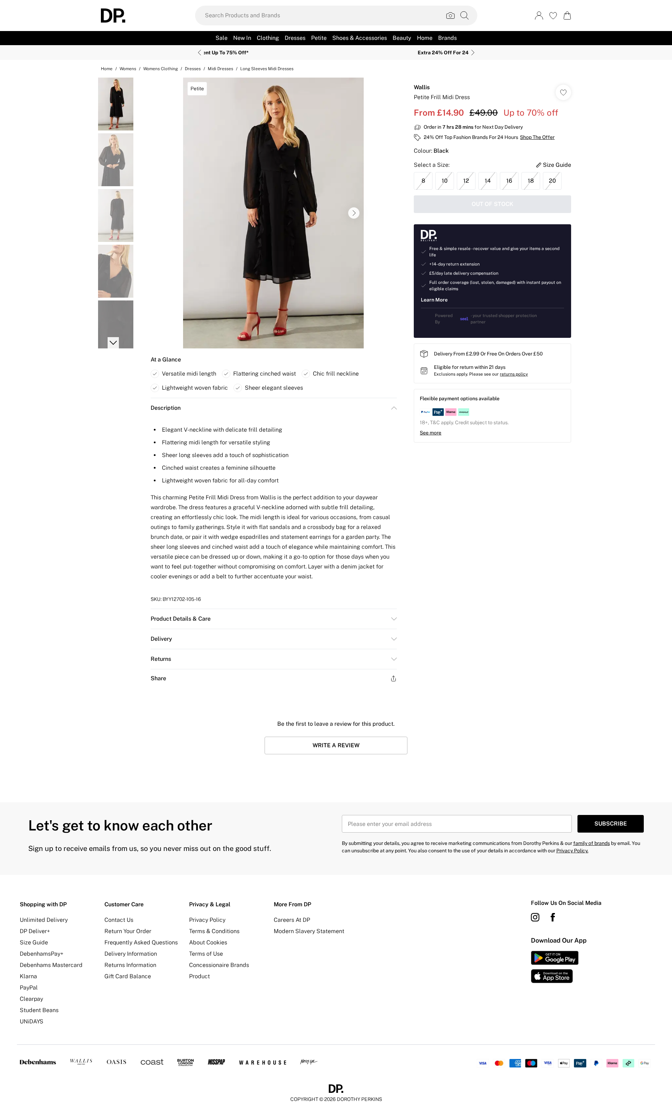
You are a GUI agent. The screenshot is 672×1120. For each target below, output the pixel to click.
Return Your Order (127, 931)
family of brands (591, 843)
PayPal (29, 987)
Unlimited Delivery (44, 920)
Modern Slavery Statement (309, 931)
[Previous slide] (199, 52)
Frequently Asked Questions (141, 942)
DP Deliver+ (35, 931)
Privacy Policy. (572, 850)
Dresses (193, 68)
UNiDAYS (31, 1021)
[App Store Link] (555, 967)
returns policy (514, 374)
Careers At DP (292, 920)
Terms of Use (206, 953)
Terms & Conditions (214, 931)
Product (199, 976)
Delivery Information (130, 953)
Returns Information (130, 965)
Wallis (422, 87)
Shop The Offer (537, 137)
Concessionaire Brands (219, 965)
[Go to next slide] (353, 213)
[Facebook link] (553, 917)
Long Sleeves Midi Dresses (266, 68)
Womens (128, 68)
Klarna (28, 976)
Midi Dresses (220, 68)
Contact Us (118, 920)
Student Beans (39, 1010)
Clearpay (31, 999)
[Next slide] (472, 52)
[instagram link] (535, 917)
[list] (273, 213)
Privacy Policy (207, 920)
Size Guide (34, 942)
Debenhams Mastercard (51, 965)
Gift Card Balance (127, 976)
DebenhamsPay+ (41, 953)
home (107, 68)
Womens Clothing (160, 68)
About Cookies (208, 942)
